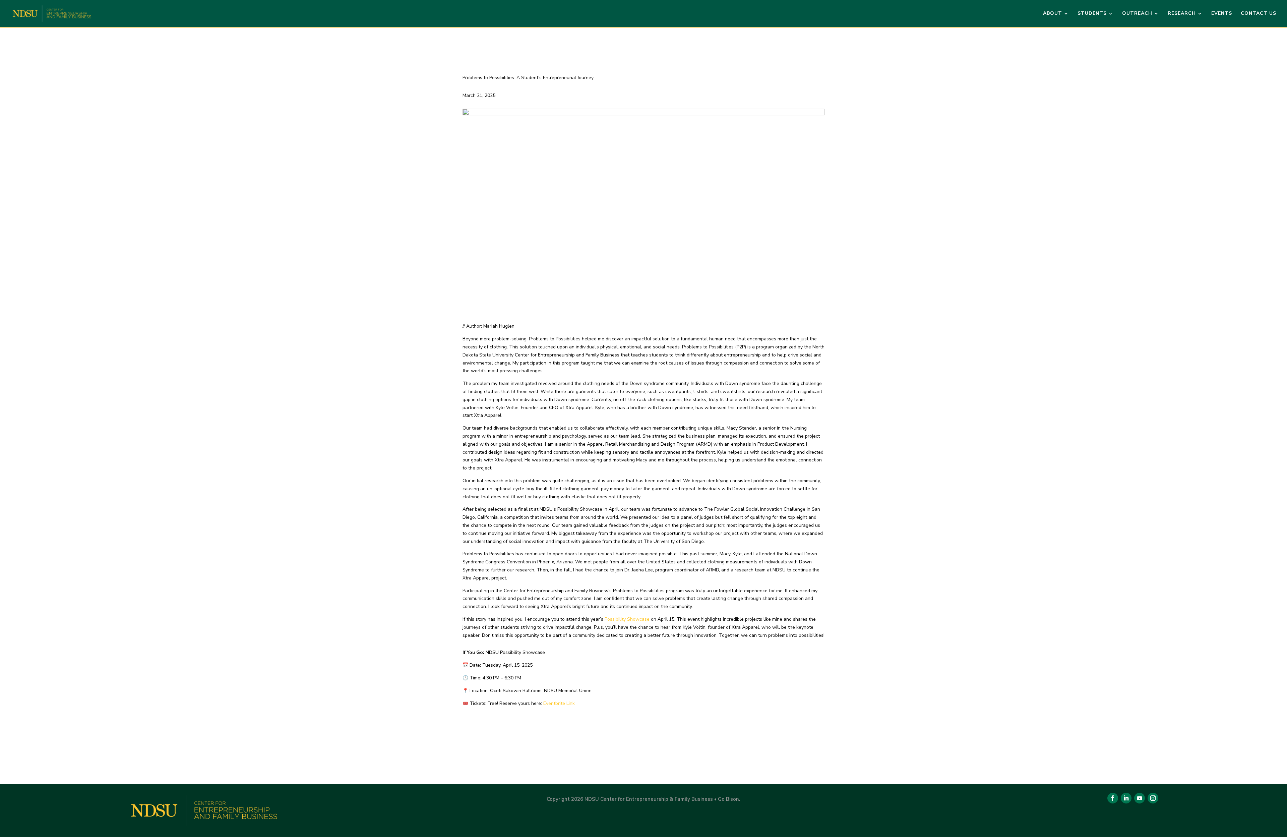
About (1052, 13)
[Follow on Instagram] (1153, 798)
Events (1221, 13)
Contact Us (1258, 13)
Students (1092, 13)
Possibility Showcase (627, 619)
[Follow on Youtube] (1139, 798)
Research (1182, 13)
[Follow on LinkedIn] (1126, 798)
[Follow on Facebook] (1112, 798)
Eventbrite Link (559, 703)
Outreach (1137, 13)
